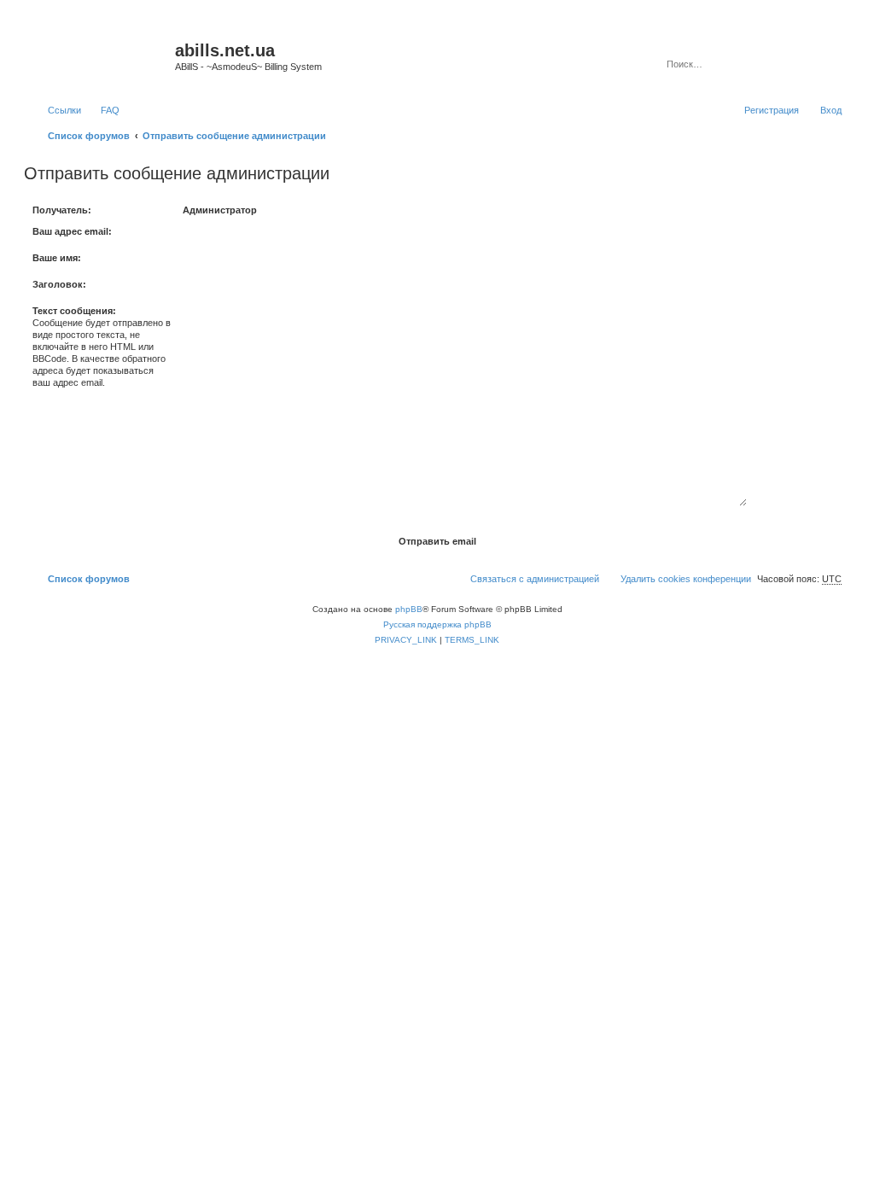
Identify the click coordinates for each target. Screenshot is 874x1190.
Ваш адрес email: (72, 231)
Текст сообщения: (74, 311)
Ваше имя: (56, 258)
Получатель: (61, 210)
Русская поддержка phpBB (437, 624)
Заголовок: (59, 284)
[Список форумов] (101, 55)
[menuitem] (102, 110)
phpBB (408, 609)
